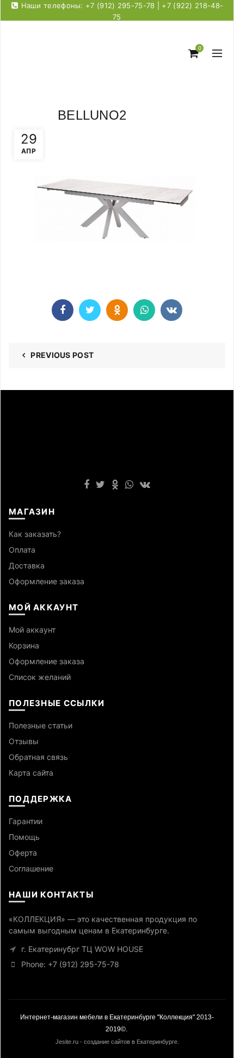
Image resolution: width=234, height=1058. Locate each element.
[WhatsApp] (144, 310)
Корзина (24, 645)
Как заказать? (35, 534)
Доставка (27, 565)
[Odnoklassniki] (117, 310)
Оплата (22, 549)
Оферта (23, 852)
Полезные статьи (40, 725)
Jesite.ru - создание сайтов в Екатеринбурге (116, 1041)
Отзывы (24, 741)
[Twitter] (90, 310)
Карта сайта (31, 772)
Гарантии (25, 821)
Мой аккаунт (32, 629)
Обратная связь (38, 757)
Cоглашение (31, 868)
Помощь (24, 837)
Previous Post (62, 355)
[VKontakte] (171, 310)
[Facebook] (62, 310)
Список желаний (40, 677)
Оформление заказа (46, 581)
